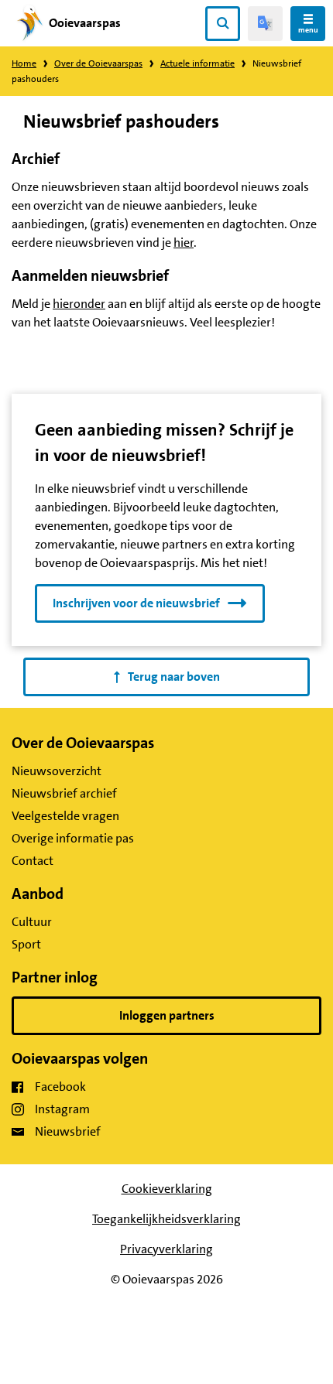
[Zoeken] (222, 23)
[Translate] (265, 23)
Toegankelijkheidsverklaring (166, 1219)
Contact (32, 861)
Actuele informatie (197, 63)
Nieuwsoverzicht (56, 771)
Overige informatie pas (73, 838)
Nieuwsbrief (68, 1131)
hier (183, 242)
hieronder (79, 304)
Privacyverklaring (166, 1249)
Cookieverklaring (167, 1189)
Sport (26, 944)
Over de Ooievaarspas (98, 63)
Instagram (62, 1109)
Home (24, 63)
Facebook (60, 1086)
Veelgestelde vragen (65, 816)
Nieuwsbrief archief (64, 793)
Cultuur (32, 922)
